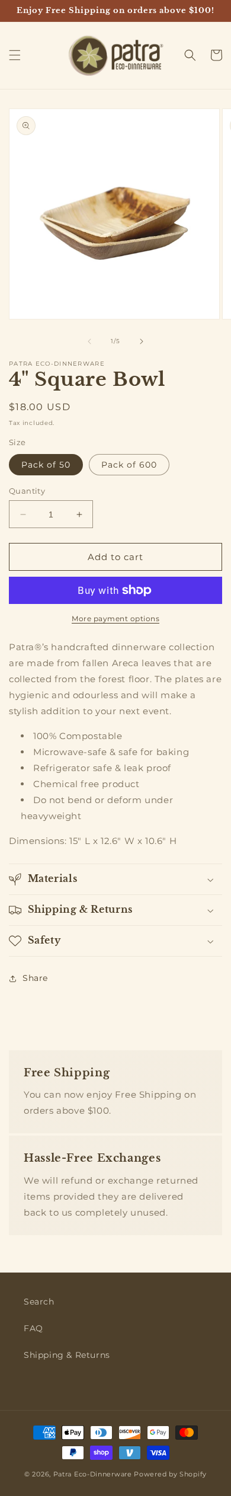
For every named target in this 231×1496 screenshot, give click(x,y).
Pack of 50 (45, 464)
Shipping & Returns (67, 1355)
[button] (15, 55)
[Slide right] (142, 341)
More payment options (115, 618)
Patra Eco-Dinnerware (92, 1474)
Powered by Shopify (170, 1474)
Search (39, 1301)
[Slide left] (89, 341)
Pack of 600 (129, 464)
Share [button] (35, 978)
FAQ (33, 1328)
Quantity (27, 491)
